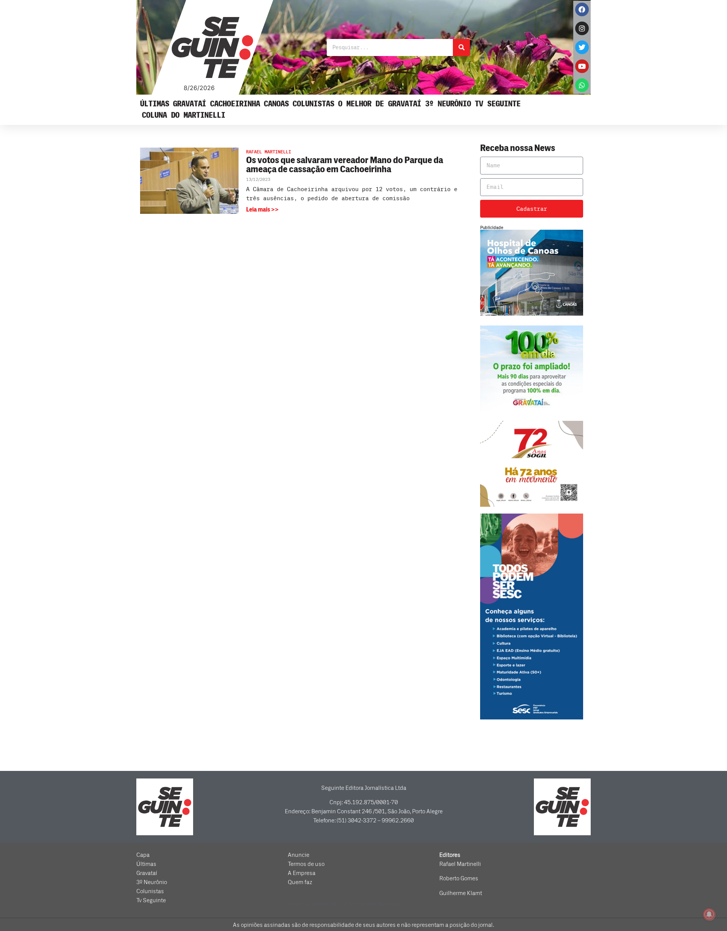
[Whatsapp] (582, 85)
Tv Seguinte (498, 104)
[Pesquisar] (461, 47)
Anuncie (298, 855)
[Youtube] (582, 66)
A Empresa (301, 873)
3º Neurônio (448, 104)
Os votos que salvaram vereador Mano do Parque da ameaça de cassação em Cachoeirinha (344, 164)
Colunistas (313, 104)
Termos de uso (306, 864)
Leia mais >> (262, 209)
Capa (143, 855)
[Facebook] (582, 9)
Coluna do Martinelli (183, 115)
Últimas (154, 104)
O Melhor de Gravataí (379, 104)
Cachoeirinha (235, 104)
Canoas (276, 104)
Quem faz (300, 882)
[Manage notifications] (709, 914)
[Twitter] (582, 47)
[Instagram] (582, 28)
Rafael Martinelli (460, 864)
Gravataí (189, 104)
